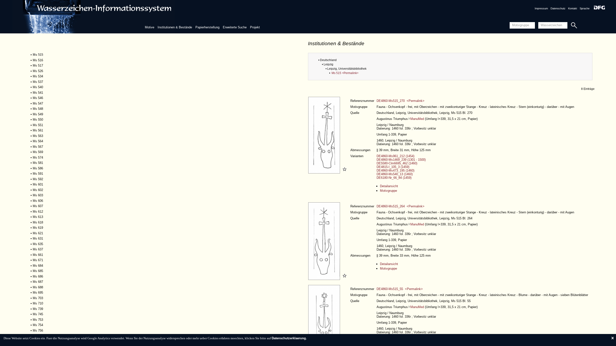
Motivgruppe (388, 190)
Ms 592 (38, 179)
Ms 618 (38, 222)
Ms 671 (38, 260)
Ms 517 (38, 65)
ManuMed (417, 119)
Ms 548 (38, 109)
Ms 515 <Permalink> (345, 73)
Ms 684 (38, 265)
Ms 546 (38, 98)
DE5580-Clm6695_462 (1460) (397, 163)
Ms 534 (38, 76)
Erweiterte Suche (235, 27)
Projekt (255, 27)
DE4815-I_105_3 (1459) (393, 167)
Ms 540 (38, 87)
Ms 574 (38, 157)
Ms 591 (38, 173)
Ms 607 (38, 206)
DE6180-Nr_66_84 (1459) (394, 177)
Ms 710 (38, 303)
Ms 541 (38, 92)
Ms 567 (38, 146)
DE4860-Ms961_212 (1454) (395, 156)
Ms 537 (38, 82)
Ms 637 (38, 249)
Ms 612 (38, 211)
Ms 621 (38, 233)
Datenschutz (558, 8)
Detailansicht (389, 186)
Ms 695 (38, 292)
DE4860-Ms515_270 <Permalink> (400, 101)
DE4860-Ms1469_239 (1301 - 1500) (401, 159)
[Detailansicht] (324, 172)
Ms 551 (38, 125)
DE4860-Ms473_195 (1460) (395, 170)
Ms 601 (38, 184)
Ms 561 (38, 130)
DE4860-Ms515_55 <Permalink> (400, 289)
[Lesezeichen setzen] (343, 172)
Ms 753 (38, 319)
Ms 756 (38, 330)
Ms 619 (38, 227)
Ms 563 (38, 136)
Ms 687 (38, 282)
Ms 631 (38, 238)
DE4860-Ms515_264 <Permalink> (400, 206)
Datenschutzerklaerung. (289, 338)
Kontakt (572, 8)
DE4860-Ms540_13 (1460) (395, 174)
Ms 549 (38, 114)
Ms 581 (38, 163)
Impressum (541, 8)
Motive (149, 27)
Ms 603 (38, 195)
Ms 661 (38, 255)
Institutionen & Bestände (175, 27)
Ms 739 (38, 309)
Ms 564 (38, 141)
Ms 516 (38, 60)
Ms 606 (38, 201)
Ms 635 (38, 244)
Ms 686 (38, 276)
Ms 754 (38, 325)
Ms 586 (38, 168)
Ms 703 (38, 298)
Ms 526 (38, 71)
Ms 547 (38, 103)
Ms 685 (38, 271)
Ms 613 (38, 217)
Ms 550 (38, 119)
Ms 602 (38, 190)
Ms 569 (38, 152)
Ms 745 (38, 314)
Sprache (585, 8)
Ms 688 (38, 287)
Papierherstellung (207, 27)
